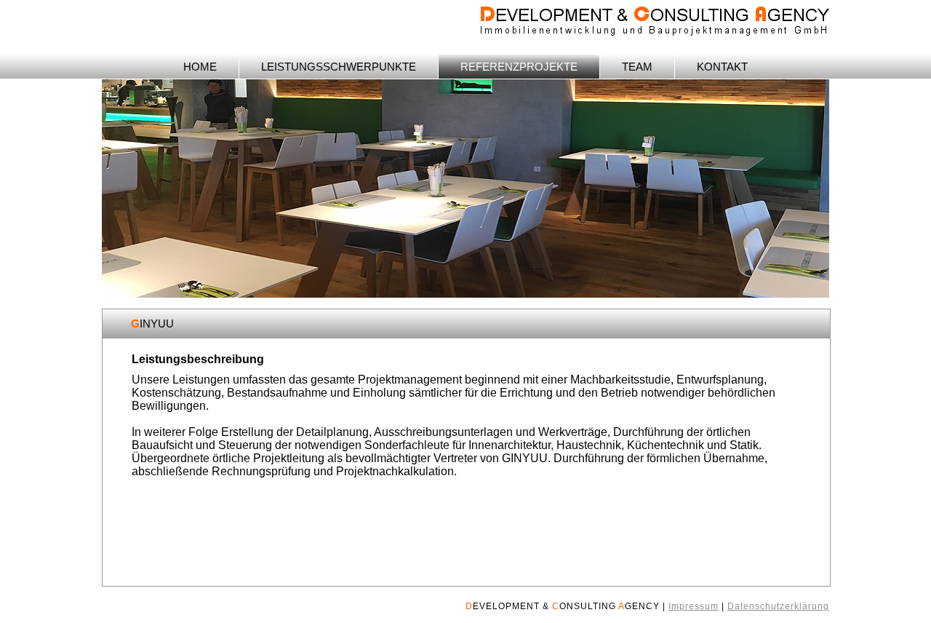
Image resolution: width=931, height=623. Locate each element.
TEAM (637, 66)
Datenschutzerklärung (778, 606)
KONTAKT (722, 66)
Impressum (693, 606)
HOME (200, 66)
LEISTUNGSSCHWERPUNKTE (338, 66)
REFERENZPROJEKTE (519, 66)
